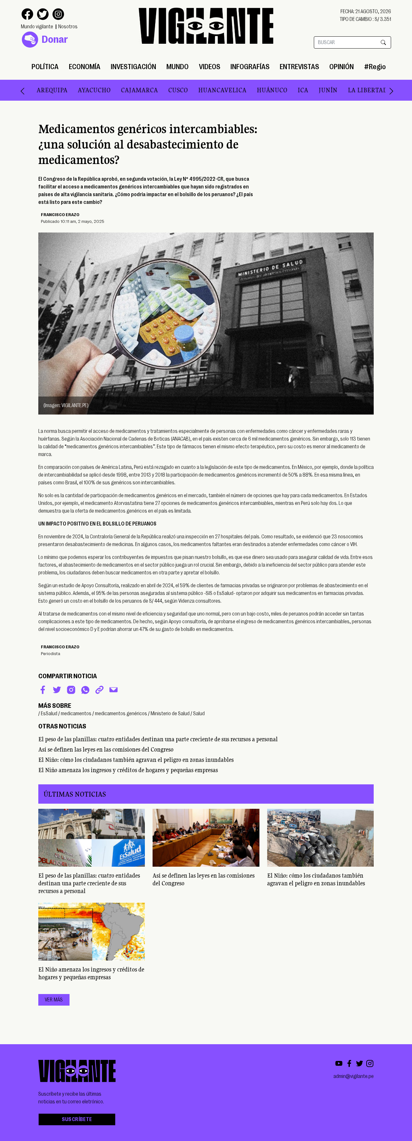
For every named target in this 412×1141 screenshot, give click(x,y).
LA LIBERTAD (351, 90)
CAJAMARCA (123, 90)
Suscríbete (77, 1119)
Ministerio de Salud (170, 714)
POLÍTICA (45, 67)
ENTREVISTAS (299, 67)
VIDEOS (209, 67)
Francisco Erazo (60, 214)
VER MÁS (54, 1000)
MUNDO (177, 67)
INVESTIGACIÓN (133, 67)
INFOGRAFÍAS (249, 67)
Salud (199, 714)
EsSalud (49, 714)
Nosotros (68, 27)
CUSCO (162, 90)
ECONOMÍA (84, 67)
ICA (286, 90)
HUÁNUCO (255, 90)
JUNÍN (311, 90)
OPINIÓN (341, 67)
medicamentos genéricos (121, 714)
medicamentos (76, 714)
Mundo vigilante (37, 27)
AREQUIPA (35, 90)
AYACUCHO (77, 90)
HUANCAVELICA (206, 90)
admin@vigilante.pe (353, 1076)
